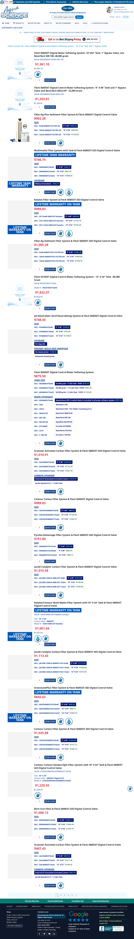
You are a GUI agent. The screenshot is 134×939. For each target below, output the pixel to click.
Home (20, 32)
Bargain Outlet (11, 922)
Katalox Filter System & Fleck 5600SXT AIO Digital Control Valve (69, 199)
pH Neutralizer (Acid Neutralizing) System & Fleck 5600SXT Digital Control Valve (78, 315)
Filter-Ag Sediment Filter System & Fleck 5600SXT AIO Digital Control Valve (75, 240)
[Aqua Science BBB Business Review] (111, 928)
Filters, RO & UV (12, 920)
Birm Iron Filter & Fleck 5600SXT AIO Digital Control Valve (66, 808)
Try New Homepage (15, 926)
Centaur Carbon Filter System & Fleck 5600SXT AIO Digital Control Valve (73, 728)
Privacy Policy (73, 906)
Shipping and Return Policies (54, 906)
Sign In (118, 17)
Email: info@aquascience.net (123, 12)
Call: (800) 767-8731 (44, 920)
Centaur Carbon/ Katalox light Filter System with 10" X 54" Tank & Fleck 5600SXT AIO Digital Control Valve (78, 766)
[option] (70, 126)
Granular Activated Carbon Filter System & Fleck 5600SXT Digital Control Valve (77, 844)
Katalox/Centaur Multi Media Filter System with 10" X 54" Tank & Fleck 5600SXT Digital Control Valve (77, 604)
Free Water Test (78, 901)
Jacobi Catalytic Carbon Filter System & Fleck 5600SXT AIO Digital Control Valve (77, 651)
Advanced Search (22, 906)
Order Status (36, 906)
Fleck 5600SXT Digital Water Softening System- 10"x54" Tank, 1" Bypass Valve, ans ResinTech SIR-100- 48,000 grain (79, 54)
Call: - (120, 9)
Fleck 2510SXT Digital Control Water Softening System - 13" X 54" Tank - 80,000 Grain (77, 278)
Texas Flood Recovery (101, 901)
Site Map (9, 906)
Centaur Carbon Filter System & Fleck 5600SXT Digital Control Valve (71, 499)
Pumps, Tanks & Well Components (18, 915)
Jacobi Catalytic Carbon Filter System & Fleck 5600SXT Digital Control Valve (75, 566)
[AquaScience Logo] (14, 12)
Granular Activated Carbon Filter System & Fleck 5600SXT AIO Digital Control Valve (80, 450)
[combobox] (63, 17)
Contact (111, 17)
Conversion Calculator (119, 906)
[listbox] (80, 130)
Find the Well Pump (55, 901)
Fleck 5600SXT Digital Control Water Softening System (64, 372)
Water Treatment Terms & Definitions (94, 906)
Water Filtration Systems (15, 917)
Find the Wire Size (32, 901)
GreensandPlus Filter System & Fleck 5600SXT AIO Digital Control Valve (73, 687)
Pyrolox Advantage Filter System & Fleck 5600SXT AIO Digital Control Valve (75, 535)
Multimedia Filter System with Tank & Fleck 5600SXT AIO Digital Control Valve (77, 150)
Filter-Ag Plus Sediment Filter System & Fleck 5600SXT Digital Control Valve (75, 114)
